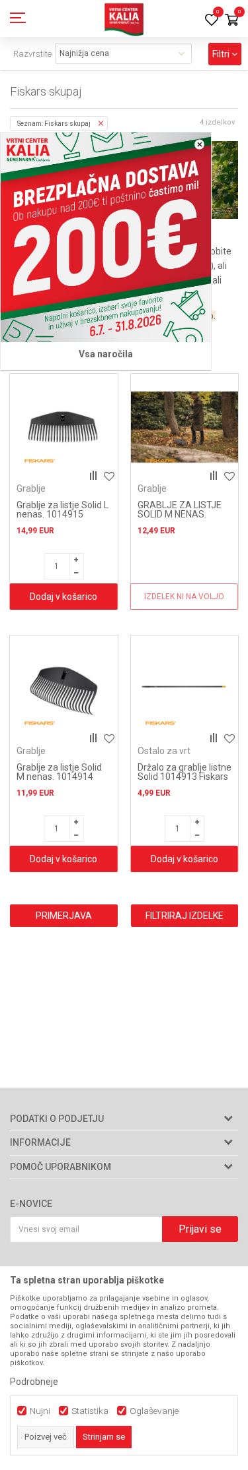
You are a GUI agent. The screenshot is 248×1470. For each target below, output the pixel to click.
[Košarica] (231, 21)
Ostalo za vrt (164, 751)
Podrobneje (34, 1381)
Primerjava (64, 915)
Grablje (31, 488)
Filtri (221, 54)
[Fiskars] (39, 461)
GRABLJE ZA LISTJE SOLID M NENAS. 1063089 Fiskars (180, 514)
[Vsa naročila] (106, 237)
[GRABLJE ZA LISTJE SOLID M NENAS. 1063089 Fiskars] (185, 427)
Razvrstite (32, 54)
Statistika (89, 1411)
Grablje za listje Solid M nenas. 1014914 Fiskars (59, 776)
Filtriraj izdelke (184, 915)
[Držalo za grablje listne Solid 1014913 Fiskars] (185, 689)
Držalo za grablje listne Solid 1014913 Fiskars (184, 772)
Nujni (40, 1411)
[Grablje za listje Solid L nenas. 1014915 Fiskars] (64, 427)
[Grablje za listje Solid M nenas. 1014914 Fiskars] (64, 689)
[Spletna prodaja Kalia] (124, 18)
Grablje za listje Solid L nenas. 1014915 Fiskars (62, 514)
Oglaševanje (154, 1411)
